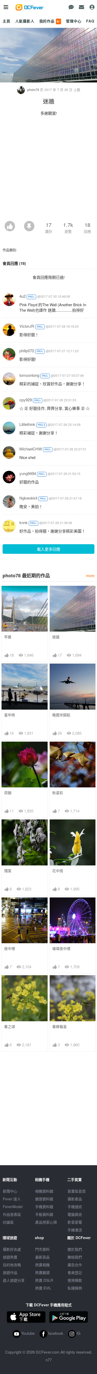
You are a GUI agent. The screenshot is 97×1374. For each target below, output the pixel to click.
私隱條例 (75, 1288)
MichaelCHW (30, 448)
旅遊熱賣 (10, 1257)
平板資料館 (44, 1214)
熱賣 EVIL (43, 1288)
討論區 (8, 1222)
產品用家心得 (46, 1222)
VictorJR (26, 326)
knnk (23, 522)
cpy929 (25, 399)
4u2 (22, 296)
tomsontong (29, 375)
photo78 (33, 89)
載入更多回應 (48, 549)
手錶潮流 (75, 1229)
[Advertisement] (48, 169)
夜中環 (9, 948)
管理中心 (73, 21)
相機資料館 (44, 1191)
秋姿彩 (57, 792)
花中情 (57, 870)
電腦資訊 (75, 1214)
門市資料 (42, 1249)
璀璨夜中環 (61, 948)
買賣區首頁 (77, 1191)
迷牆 (55, 636)
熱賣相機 (42, 1264)
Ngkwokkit (28, 498)
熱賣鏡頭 (42, 1272)
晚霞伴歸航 (61, 714)
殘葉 (7, 870)
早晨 (7, 636)
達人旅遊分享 (14, 1280)
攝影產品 (75, 1198)
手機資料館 (44, 1206)
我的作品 (50, 21)
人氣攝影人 (24, 21)
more (90, 575)
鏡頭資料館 (44, 1198)
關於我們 (75, 1249)
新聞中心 (10, 1191)
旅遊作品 (10, 1272)
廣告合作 (75, 1264)
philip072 (26, 350)
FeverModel (13, 1206)
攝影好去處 (12, 1249)
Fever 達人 (12, 1198)
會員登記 (75, 1272)
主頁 (6, 21)
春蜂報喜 (59, 1026)
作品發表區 (12, 1214)
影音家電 (75, 1222)
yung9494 (27, 473)
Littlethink (27, 424)
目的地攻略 (12, 1264)
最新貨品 (42, 1257)
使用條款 (75, 1280)
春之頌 (9, 1026)
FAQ (90, 21)
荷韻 (7, 792)
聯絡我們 (75, 1257)
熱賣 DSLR (44, 1280)
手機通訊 (75, 1206)
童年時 (9, 714)
